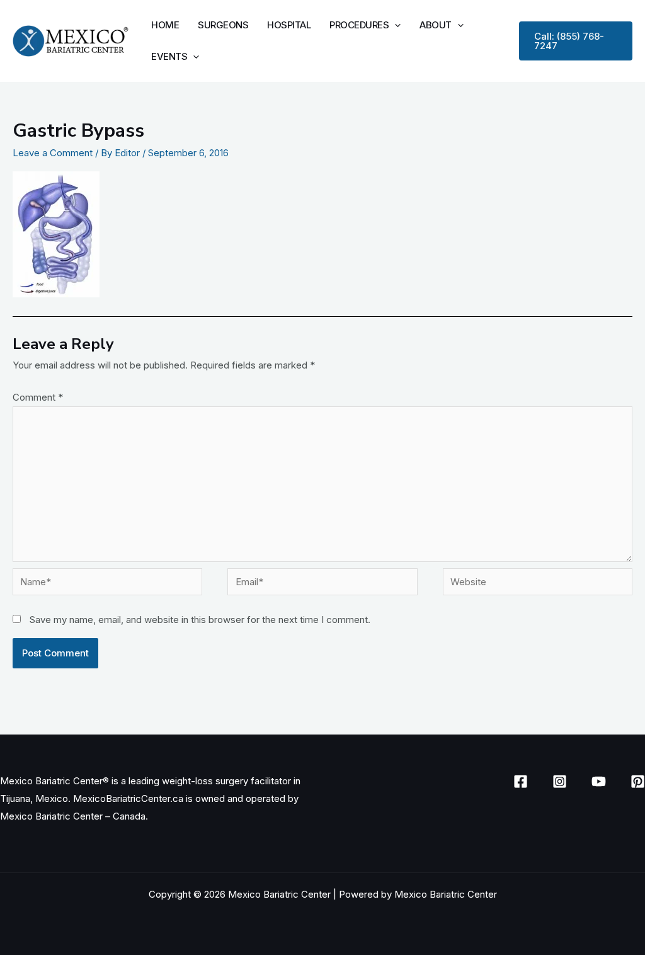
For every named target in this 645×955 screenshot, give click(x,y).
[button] (395, 25)
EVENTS (169, 56)
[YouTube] (598, 781)
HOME (165, 25)
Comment (38, 397)
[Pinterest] (638, 781)
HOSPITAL (289, 25)
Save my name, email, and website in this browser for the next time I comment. (200, 620)
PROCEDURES (359, 25)
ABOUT (436, 25)
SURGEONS (223, 25)
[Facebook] (520, 781)
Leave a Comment (53, 153)
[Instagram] (559, 781)
